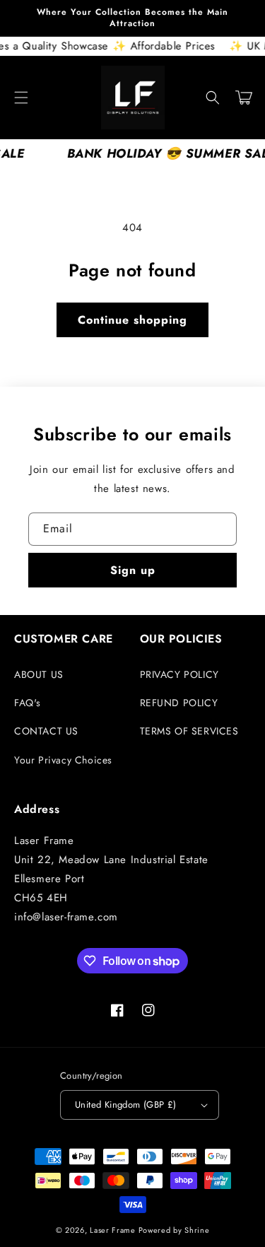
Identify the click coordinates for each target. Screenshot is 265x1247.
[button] (21, 97)
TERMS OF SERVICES (189, 731)
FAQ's (27, 703)
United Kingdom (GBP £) (126, 1104)
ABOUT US (39, 674)
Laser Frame (113, 1230)
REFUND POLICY (179, 703)
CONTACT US (46, 731)
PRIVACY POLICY (179, 674)
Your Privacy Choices (63, 760)
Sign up (132, 570)
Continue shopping (132, 320)
